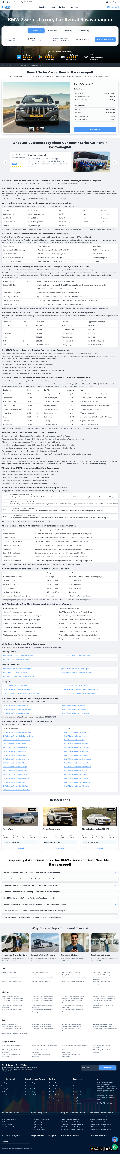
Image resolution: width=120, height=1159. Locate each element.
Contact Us (76, 1086)
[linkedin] (108, 1103)
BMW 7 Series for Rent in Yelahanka (76, 786)
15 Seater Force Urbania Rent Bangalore (72, 1127)
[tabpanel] (60, 39)
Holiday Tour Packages (55, 1101)
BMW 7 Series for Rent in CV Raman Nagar (18, 736)
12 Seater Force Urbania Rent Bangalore (72, 1124)
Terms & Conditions (78, 1095)
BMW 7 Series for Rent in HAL (74, 740)
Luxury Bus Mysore (36, 1124)
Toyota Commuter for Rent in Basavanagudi (18, 676)
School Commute (54, 1092)
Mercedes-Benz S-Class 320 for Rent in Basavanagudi (21, 693)
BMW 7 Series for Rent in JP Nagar (74, 705)
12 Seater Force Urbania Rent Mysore (100, 1124)
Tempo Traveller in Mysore (9, 1119)
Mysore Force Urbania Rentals (98, 1117)
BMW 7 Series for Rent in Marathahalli (77, 767)
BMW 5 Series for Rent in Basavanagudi (17, 689)
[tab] (36, 30)
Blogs (53, 7)
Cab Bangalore (6, 1083)
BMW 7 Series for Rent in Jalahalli (14, 751)
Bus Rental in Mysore (7, 1124)
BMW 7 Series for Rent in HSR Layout (16, 747)
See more (35, 167)
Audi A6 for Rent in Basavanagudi (15, 685)
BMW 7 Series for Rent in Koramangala (75, 713)
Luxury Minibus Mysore (37, 1122)
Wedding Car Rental (54, 1098)
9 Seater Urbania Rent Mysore (98, 1119)
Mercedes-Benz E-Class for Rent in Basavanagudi (81, 689)
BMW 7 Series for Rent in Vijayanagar (16, 713)
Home (4, 65)
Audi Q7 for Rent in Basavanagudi (75, 685)
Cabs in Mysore (6, 1117)
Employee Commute (54, 1089)
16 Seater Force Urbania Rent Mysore (100, 1129)
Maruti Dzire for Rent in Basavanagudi (79, 656)
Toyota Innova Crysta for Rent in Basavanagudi (76, 672)
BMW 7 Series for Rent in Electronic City (17, 740)
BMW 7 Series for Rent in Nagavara (15, 774)
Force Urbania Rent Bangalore (10, 1095)
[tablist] (60, 30)
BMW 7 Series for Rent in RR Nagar (76, 778)
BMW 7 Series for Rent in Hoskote (76, 744)
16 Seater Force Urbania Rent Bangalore (72, 1129)
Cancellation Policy (78, 1092)
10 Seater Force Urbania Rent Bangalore (72, 1122)
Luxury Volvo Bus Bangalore (33, 1095)
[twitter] (101, 1103)
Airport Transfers (53, 1086)
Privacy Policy (76, 1098)
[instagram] (111, 1103)
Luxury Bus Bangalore (31, 1092)
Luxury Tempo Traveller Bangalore (34, 1086)
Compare (74, 7)
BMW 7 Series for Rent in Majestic (15, 767)
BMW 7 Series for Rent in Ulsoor (14, 782)
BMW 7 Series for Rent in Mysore (75, 771)
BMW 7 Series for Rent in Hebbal (14, 744)
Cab (10, 65)
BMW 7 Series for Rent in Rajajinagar (16, 778)
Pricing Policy (76, 1101)
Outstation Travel (54, 1095)
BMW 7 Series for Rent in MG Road (15, 771)
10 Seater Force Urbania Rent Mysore (100, 1122)
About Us (75, 1083)
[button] (14, 39)
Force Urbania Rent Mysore (9, 1127)
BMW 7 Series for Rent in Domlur (75, 736)
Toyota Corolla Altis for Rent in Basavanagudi (19, 656)
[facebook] (104, 1103)
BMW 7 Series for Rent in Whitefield (15, 786)
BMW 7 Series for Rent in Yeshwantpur (16, 790)
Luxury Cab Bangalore (31, 1083)
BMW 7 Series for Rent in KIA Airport (16, 759)
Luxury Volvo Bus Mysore (38, 1129)
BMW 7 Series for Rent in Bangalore (76, 732)
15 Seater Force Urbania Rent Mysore (100, 1127)
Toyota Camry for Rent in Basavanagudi (17, 669)
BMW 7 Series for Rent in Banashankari (17, 709)
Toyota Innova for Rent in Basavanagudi (17, 672)
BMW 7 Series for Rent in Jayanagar (15, 705)
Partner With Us (77, 1104)
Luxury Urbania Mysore (37, 1127)
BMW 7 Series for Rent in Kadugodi (76, 755)
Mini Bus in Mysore (7, 1122)
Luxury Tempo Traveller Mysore (40, 1119)
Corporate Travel (53, 1083)
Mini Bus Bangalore (7, 1092)
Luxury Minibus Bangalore (32, 1089)
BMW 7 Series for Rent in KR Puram (15, 763)
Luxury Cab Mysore (36, 1117)
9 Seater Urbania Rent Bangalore (70, 1119)
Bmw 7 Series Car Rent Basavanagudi (28, 65)
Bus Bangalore (6, 1089)
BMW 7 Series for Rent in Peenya (75, 774)
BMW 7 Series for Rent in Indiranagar (77, 747)
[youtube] (97, 1103)
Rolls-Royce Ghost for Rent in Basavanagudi (79, 693)
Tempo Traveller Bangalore (9, 1086)
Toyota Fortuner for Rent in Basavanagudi (74, 669)
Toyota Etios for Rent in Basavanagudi (16, 659)
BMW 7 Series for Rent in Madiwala (74, 709)
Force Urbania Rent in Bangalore (70, 1117)
